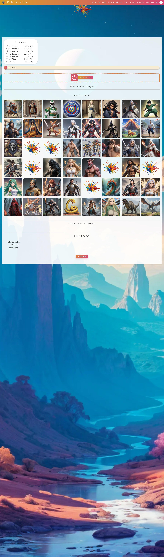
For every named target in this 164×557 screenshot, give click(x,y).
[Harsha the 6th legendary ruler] (131, 148)
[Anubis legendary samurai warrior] (111, 128)
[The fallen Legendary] (52, 207)
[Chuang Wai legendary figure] (72, 148)
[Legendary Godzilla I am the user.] (52, 167)
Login (147, 2)
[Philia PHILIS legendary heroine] (13, 187)
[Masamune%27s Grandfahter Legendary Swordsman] (111, 167)
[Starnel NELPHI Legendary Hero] (13, 207)
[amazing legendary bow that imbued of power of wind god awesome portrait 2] (91, 207)
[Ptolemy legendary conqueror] (32, 187)
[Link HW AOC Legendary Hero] (72, 167)
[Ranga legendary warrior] (52, 187)
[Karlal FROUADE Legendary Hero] (150, 148)
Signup (152, 2)
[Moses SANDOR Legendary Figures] (131, 167)
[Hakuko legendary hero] (111, 148)
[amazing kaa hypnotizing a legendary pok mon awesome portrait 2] (72, 207)
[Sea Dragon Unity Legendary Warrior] (111, 187)
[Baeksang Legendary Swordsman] (150, 128)
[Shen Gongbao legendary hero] (131, 187)
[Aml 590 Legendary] (91, 128)
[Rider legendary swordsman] (72, 187)
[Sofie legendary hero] (150, 187)
